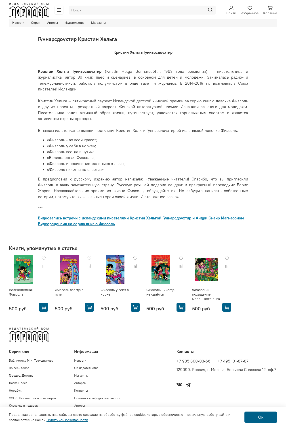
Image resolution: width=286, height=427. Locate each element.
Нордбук (15, 390)
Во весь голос (19, 368)
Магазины (98, 22)
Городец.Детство (21, 375)
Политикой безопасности (67, 420)
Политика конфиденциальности (97, 398)
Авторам (80, 383)
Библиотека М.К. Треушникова (31, 360)
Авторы (52, 22)
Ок (260, 417)
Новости (18, 22)
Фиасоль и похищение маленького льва (206, 294)
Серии (35, 22)
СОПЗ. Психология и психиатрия (32, 398)
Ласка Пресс (18, 383)
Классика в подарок (23, 405)
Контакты (81, 390)
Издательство (74, 22)
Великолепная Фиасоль (21, 292)
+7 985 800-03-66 (193, 361)
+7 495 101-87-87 (233, 361)
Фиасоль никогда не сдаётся (160, 292)
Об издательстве (86, 368)
